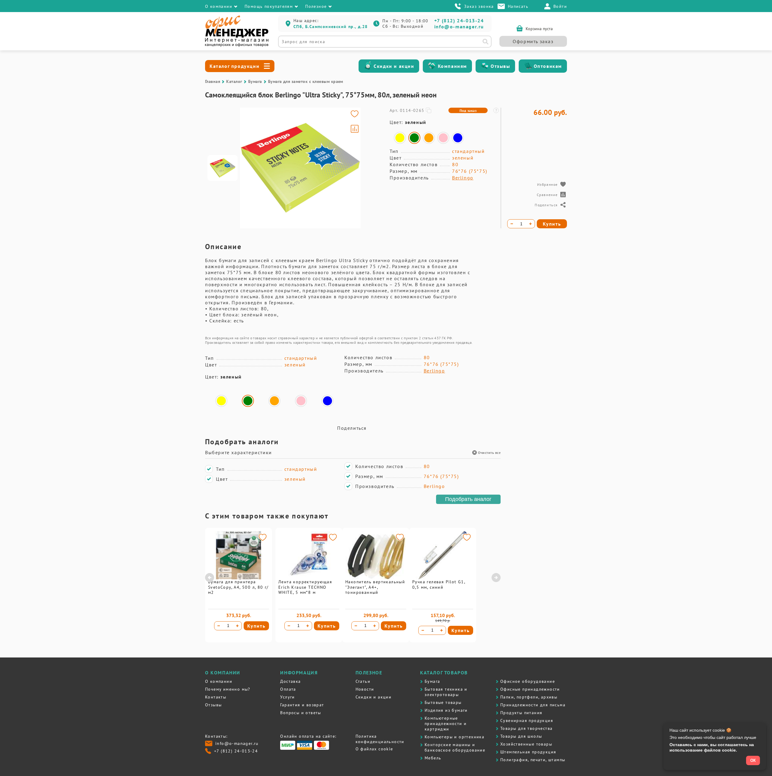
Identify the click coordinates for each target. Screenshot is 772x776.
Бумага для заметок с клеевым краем (305, 81)
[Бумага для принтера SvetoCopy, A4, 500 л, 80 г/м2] (238, 578)
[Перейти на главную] (236, 45)
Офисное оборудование (527, 681)
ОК (753, 760)
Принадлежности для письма (532, 705)
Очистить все (489, 452)
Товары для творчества (526, 728)
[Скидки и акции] (367, 66)
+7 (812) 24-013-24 (459, 20)
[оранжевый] (429, 138)
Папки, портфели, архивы (528, 697)
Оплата (288, 689)
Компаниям (452, 66)
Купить (256, 626)
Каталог (234, 81)
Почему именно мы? (227, 689)
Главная (212, 81)
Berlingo (462, 178)
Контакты (215, 697)
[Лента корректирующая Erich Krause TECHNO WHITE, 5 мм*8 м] (309, 578)
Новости (365, 689)
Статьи (363, 681)
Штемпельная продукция (528, 752)
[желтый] (400, 138)
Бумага (255, 81)
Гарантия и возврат (302, 705)
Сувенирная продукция (526, 720)
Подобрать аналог (468, 499)
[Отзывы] (484, 66)
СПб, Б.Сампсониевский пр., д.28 (330, 26)
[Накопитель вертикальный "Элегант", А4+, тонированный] (376, 578)
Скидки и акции (394, 66)
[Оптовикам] (528, 66)
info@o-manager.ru (459, 27)
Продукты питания (521, 712)
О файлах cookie (374, 749)
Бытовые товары (443, 702)
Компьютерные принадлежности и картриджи (446, 723)
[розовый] (443, 138)
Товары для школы (521, 736)
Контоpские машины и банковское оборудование (455, 747)
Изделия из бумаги (446, 710)
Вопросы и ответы (300, 712)
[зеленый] (414, 138)
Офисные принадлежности (530, 689)
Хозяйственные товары (526, 744)
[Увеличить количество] (237, 626)
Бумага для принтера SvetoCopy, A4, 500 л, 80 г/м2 (238, 587)
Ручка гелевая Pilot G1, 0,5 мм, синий (438, 584)
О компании (218, 681)
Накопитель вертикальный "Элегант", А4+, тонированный (375, 587)
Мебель (433, 758)
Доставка (290, 681)
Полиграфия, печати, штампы (532, 759)
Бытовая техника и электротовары (446, 691)
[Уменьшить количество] (219, 626)
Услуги (287, 697)
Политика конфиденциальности (380, 738)
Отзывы (500, 66)
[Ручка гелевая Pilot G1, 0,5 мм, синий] (443, 578)
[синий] (458, 138)
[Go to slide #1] (222, 168)
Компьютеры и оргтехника (454, 737)
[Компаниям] (432, 66)
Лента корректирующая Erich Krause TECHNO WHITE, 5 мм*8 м (305, 587)
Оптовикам (548, 66)
